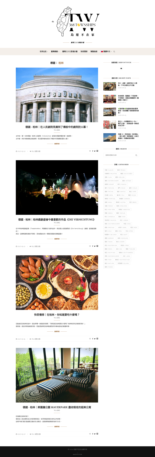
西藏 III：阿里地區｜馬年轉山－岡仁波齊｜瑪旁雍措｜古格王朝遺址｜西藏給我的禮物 (128, 136)
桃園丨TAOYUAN (120, 213)
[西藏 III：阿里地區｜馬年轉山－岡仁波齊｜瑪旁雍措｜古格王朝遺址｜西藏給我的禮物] (109, 137)
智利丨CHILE (108, 231)
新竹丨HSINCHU (122, 184)
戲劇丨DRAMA (108, 249)
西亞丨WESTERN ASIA (111, 245)
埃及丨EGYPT (123, 234)
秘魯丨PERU (118, 231)
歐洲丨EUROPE (120, 242)
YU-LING (57, 130)
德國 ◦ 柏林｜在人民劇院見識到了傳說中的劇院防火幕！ (56, 127)
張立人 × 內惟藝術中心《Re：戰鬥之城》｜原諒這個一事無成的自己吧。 (128, 123)
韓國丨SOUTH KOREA (126, 173)
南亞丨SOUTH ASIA (110, 252)
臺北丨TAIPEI (132, 191)
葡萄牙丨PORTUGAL (110, 198)
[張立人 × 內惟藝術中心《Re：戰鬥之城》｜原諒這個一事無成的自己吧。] (109, 124)
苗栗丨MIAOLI (108, 202)
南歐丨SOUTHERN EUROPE (112, 224)
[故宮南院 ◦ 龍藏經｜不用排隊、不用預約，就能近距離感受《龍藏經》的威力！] (109, 99)
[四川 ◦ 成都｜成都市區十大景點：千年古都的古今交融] (109, 86)
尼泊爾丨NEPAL (109, 195)
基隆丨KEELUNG (119, 177)
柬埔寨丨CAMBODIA (124, 198)
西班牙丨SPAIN (125, 245)
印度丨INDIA (133, 227)
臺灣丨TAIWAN (109, 267)
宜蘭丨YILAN (108, 177)
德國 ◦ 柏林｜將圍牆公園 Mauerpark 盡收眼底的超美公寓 (57, 407)
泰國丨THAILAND (130, 249)
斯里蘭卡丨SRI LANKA (111, 234)
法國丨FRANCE (109, 206)
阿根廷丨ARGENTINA (124, 209)
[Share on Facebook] (92, 151)
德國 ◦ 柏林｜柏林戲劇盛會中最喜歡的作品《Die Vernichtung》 (57, 219)
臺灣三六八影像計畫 (70, 51)
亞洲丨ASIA (119, 249)
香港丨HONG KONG (122, 206)
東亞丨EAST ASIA (109, 263)
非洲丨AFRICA (129, 231)
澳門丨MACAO (121, 188)
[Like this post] (90, 151)
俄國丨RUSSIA (132, 195)
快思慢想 (84, 51)
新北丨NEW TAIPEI (110, 209)
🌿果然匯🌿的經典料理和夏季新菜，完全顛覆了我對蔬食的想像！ (128, 111)
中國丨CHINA (127, 224)
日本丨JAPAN (126, 256)
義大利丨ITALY (121, 195)
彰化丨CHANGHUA (110, 216)
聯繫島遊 (94, 51)
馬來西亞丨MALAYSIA (110, 220)
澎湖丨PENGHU (121, 170)
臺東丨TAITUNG (109, 191)
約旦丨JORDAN (124, 220)
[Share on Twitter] (95, 151)
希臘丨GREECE (109, 213)
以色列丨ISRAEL (122, 227)
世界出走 (43, 51)
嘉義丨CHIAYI (121, 216)
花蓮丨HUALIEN (109, 170)
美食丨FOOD (108, 259)
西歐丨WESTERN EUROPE (112, 256)
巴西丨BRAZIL (133, 202)
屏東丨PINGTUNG (109, 227)
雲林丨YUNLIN (133, 188)
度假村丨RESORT (109, 184)
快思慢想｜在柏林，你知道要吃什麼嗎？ (57, 314)
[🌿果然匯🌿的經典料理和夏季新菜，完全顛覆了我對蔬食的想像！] (109, 112)
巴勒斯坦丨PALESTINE (111, 173)
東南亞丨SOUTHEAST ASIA (122, 259)
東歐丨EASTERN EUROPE (112, 181)
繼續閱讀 (56, 144)
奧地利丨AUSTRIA (120, 202)
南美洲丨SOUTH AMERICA (126, 252)
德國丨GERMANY (109, 238)
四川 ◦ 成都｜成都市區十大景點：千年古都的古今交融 (127, 84)
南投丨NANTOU (121, 191)
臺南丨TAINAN (109, 242)
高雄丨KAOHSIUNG (123, 238)
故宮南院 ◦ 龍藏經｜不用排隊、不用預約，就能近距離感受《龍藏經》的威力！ (128, 98)
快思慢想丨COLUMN (123, 263)
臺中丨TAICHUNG (109, 188)
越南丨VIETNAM (126, 181)
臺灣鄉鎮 (54, 51)
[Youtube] (121, 68)
